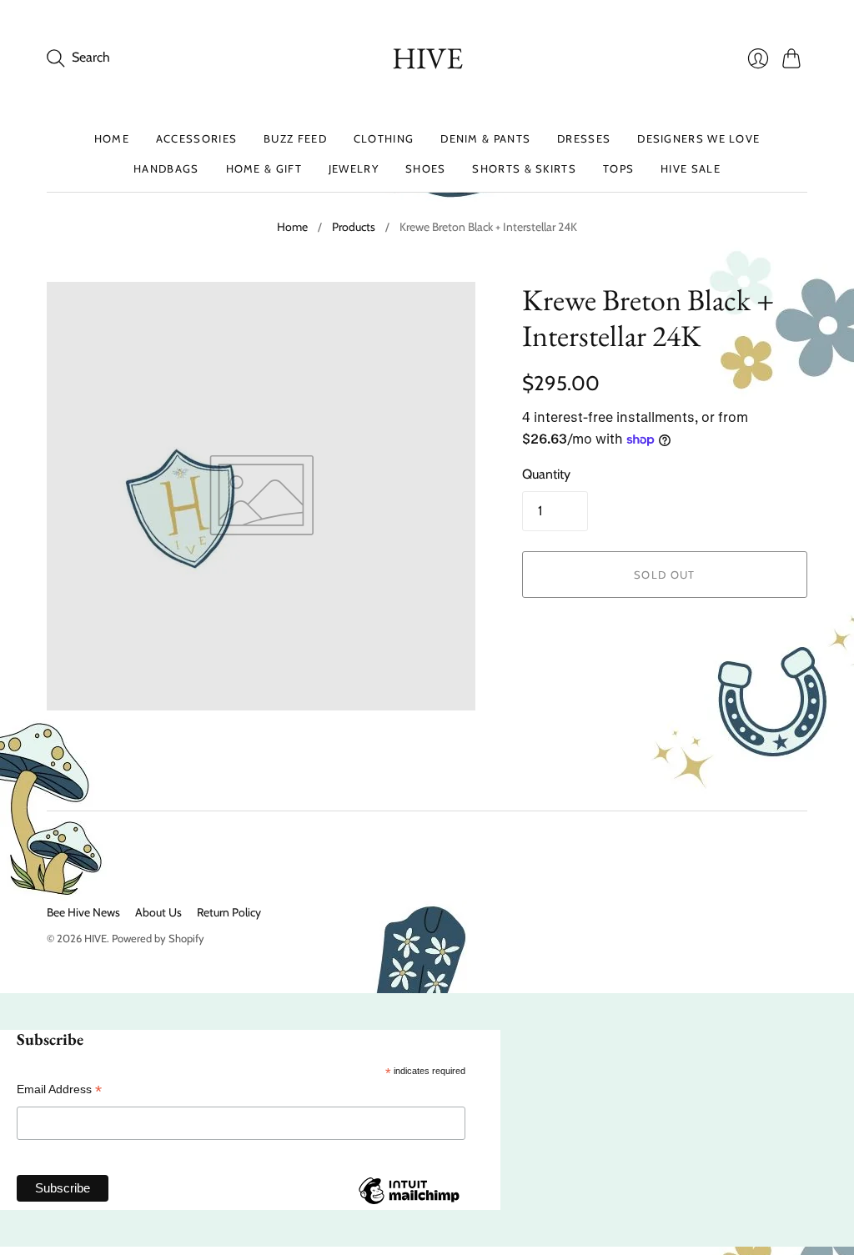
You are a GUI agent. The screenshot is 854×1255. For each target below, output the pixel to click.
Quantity (546, 474)
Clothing (384, 138)
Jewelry (354, 168)
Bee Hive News (83, 912)
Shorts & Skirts (524, 168)
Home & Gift (264, 168)
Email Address (59, 1089)
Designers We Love (698, 138)
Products (353, 226)
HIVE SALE (691, 168)
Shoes (425, 168)
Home (111, 138)
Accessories (196, 138)
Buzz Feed (295, 138)
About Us (158, 912)
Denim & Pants (485, 138)
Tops (618, 168)
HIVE (427, 58)
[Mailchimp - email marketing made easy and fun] (409, 1203)
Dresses (583, 138)
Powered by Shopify (158, 938)
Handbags (165, 168)
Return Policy (229, 912)
